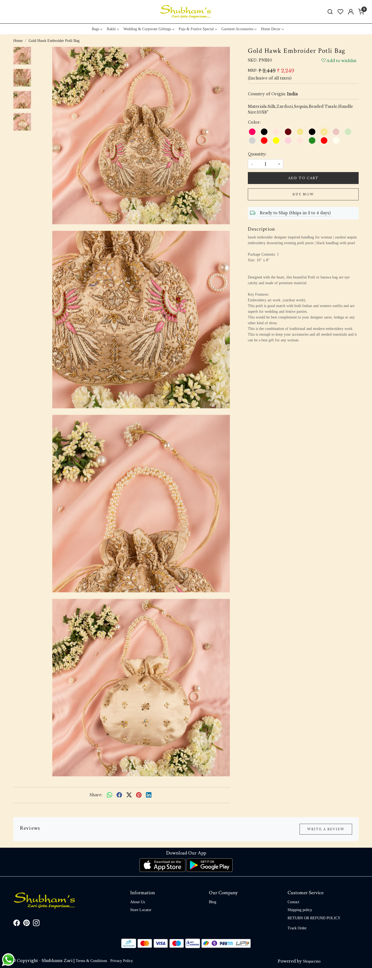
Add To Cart (303, 178)
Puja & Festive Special (196, 29)
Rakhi (111, 29)
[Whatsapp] (109, 795)
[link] (330, 12)
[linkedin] (149, 795)
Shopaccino (312, 961)
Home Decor (270, 29)
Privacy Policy (121, 961)
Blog (212, 902)
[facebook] (119, 795)
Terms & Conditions (91, 961)
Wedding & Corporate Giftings (147, 29)
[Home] (186, 12)
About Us (137, 902)
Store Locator (140, 910)
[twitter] (129, 795)
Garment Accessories (237, 29)
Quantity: (257, 154)
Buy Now (303, 194)
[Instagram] (36, 924)
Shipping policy (300, 910)
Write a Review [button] (325, 829)
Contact (293, 902)
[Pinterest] (26, 924)
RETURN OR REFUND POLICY (314, 918)
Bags (95, 29)
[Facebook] (16, 924)
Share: (96, 794)
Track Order (297, 928)
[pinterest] (139, 795)
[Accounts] (351, 12)
